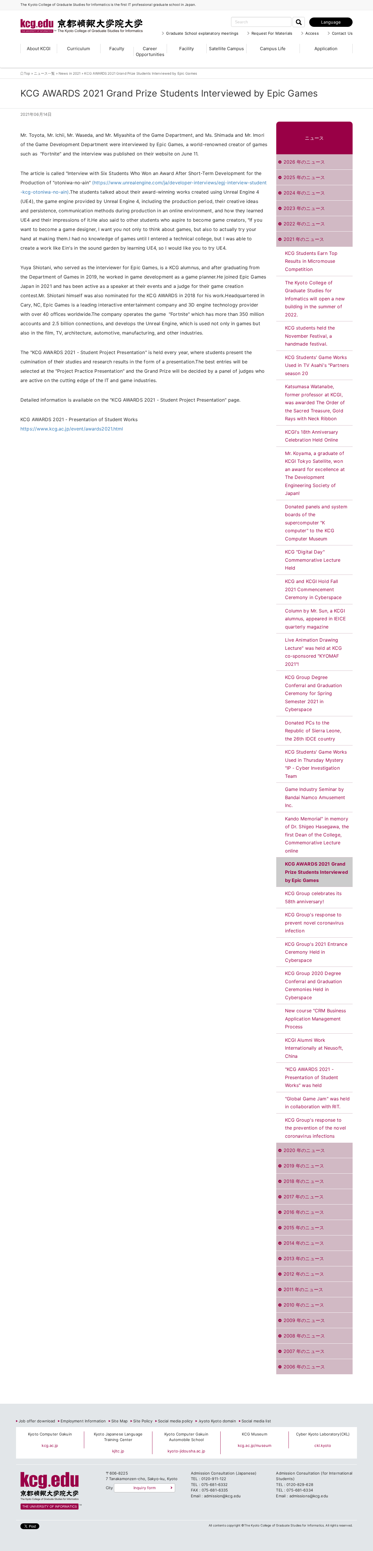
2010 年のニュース (304, 1305)
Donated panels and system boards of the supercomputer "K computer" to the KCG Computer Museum (316, 523)
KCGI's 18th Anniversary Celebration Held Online (311, 436)
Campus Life (273, 48)
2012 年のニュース (304, 1274)
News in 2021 (70, 73)
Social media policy (175, 1421)
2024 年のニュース (304, 193)
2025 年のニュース (304, 177)
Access (312, 33)
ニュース (314, 138)
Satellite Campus (226, 48)
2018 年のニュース (304, 1181)
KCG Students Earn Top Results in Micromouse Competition (311, 261)
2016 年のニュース (304, 1212)
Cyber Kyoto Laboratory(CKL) (323, 1434)
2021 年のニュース (304, 239)
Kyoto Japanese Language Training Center (118, 1437)
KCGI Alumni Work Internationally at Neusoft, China (314, 1048)
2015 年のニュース (304, 1227)
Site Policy (142, 1421)
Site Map (119, 1421)
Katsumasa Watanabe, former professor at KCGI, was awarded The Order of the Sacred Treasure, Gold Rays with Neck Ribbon (315, 402)
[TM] (76, 19)
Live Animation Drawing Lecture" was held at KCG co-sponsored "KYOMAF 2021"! (313, 652)
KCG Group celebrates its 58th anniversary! (313, 897)
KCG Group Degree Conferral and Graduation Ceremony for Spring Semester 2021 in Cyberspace (313, 693)
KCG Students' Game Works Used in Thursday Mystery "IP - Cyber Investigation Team (316, 764)
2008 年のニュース (304, 1336)
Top (27, 73)
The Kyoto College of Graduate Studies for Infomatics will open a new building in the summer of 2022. (315, 299)
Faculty (116, 48)
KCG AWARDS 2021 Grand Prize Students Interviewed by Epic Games (316, 872)
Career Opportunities (150, 51)
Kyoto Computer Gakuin (50, 1434)
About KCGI (38, 48)
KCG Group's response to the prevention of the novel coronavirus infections (315, 1128)
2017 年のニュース (304, 1197)
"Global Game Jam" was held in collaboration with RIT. (317, 1103)
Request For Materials (271, 33)
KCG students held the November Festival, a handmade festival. (310, 336)
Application (325, 48)
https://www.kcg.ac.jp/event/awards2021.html (71, 429)
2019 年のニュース (304, 1166)
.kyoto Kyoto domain (217, 1421)
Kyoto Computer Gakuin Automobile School (186, 1437)
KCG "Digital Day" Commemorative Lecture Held (313, 560)
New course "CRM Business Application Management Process (315, 1019)
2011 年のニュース (303, 1289)
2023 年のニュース (304, 208)
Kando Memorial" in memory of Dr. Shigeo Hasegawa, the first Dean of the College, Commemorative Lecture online (317, 835)
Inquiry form (144, 1487)
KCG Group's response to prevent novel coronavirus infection (314, 923)
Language (331, 22)
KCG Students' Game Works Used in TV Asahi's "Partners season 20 (317, 365)
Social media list (256, 1421)
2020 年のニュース (304, 1150)
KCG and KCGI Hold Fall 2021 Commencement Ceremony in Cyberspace (313, 589)
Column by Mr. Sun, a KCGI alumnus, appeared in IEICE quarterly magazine (315, 619)
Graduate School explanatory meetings (202, 33)
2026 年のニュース (304, 162)
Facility (186, 48)
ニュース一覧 (44, 73)
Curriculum (78, 48)
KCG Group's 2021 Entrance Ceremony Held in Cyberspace (316, 952)
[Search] (299, 22)
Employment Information (83, 1421)
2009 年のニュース (304, 1320)
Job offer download (37, 1421)
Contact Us (342, 33)
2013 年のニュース (304, 1258)
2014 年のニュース (304, 1243)
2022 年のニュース (304, 224)
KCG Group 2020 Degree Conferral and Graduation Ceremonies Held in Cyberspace (313, 985)
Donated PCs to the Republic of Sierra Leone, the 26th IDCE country (313, 731)
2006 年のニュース (304, 1367)
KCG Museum (254, 1434)
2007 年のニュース (304, 1351)
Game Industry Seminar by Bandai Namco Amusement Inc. (315, 797)
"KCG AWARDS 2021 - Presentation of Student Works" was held (311, 1077)
